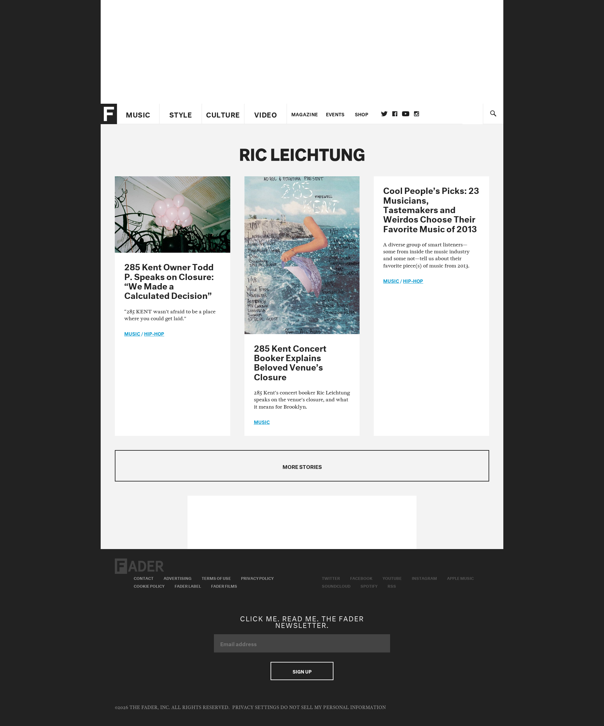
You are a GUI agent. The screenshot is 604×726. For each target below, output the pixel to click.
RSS (392, 585)
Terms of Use (216, 578)
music (132, 333)
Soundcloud (336, 585)
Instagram (424, 578)
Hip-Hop (154, 333)
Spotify (369, 585)
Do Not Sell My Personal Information (333, 707)
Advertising (178, 578)
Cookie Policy (149, 585)
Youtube (392, 578)
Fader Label (188, 585)
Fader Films (224, 585)
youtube (405, 113)
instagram (416, 113)
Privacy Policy (257, 578)
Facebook (361, 578)
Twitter (384, 113)
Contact (144, 578)
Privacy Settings (255, 707)
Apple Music (460, 578)
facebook (394, 113)
